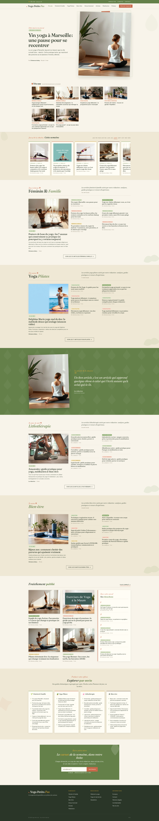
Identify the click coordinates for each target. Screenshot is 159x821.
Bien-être (79, 6)
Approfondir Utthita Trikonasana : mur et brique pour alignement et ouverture (83, 532)
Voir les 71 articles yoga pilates (78, 339)
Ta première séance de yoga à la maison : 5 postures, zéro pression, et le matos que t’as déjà (84, 227)
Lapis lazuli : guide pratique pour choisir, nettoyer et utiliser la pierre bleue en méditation (84, 464)
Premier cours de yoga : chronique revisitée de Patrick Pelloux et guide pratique (115, 541)
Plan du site (115, 806)
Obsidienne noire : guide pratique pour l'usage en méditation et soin (116, 449)
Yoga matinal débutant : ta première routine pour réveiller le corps (115, 312)
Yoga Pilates (70, 6)
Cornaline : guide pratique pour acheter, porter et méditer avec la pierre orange (83, 451)
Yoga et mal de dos (96, 797)
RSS (130, 817)
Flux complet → (125, 584)
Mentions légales (117, 800)
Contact (128, 1)
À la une (50, 6)
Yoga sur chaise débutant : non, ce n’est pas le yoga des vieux (116, 203)
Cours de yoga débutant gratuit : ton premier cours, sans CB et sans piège (115, 214)
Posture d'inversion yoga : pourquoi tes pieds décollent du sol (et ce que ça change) (113, 642)
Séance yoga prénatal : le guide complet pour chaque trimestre (113, 301)
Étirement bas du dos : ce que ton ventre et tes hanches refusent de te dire (115, 226)
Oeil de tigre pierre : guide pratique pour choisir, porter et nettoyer (115, 460)
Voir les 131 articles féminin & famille (78, 256)
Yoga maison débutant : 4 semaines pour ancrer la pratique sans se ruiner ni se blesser (85, 300)
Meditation (106, 6)
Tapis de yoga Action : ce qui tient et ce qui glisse (113, 619)
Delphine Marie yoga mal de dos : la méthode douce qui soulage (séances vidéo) (67, 700)
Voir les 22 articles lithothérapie (78, 486)
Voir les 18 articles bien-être (78, 567)
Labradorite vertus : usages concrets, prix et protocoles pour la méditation (115, 438)
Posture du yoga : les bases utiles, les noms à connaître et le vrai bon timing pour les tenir (85, 215)
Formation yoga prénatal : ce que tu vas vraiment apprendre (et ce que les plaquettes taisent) (116, 289)
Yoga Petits (36, 6)
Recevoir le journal (125, 6)
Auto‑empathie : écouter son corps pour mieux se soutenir (114, 518)
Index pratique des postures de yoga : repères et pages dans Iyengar (115, 529)
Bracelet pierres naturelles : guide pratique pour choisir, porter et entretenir (83, 439)
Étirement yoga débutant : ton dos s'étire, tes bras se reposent (83, 312)
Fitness (114, 6)
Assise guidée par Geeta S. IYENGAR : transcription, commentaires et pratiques (84, 545)
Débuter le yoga (95, 794)
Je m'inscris (92, 769)
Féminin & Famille (60, 6)
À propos (120, 1)
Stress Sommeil (89, 6)
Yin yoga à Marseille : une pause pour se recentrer (84, 203)
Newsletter (112, 1)
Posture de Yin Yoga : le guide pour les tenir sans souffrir (84, 288)
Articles (98, 6)
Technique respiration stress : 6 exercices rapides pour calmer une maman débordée (83, 519)
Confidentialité (116, 803)
